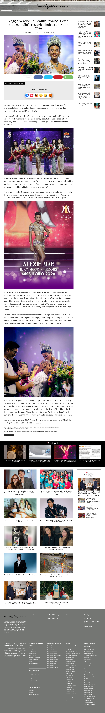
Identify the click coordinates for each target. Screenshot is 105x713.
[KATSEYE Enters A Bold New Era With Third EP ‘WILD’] (97, 44)
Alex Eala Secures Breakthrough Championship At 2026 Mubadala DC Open (92, 507)
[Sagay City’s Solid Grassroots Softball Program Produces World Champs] (81, 500)
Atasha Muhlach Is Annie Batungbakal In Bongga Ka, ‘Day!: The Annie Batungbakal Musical (65, 462)
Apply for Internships (52, 618)
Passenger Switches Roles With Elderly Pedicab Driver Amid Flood (84, 86)
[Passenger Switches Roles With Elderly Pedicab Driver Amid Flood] (97, 86)
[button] (99, 6)
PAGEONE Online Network (31, 32)
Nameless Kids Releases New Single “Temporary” (85, 104)
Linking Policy (88, 626)
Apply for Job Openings (53, 615)
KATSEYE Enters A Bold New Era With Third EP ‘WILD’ (84, 44)
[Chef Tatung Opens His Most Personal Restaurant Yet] (15, 452)
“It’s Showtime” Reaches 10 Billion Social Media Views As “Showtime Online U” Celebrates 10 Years (85, 35)
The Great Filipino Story (8, 435)
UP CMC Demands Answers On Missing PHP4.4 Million (90, 461)
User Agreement (89, 615)
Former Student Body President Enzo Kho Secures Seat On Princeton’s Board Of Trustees (84, 96)
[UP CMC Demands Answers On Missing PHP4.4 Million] (90, 452)
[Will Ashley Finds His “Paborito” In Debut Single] (97, 78)
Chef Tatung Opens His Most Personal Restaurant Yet (15, 461)
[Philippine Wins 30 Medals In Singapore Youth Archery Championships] (81, 515)
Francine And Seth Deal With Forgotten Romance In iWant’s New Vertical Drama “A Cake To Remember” (85, 24)
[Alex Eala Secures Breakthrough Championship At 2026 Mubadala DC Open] (81, 508)
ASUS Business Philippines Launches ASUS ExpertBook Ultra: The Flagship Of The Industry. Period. (40, 462)
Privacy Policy (88, 618)
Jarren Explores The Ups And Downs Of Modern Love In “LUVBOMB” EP (85, 52)
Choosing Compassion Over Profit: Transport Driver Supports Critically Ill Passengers (85, 61)
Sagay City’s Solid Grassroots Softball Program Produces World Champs (93, 500)
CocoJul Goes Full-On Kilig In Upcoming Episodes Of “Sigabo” (85, 69)
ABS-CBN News (56, 320)
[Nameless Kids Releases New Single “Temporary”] (97, 105)
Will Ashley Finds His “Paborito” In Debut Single (84, 77)
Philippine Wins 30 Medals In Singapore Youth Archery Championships (91, 515)
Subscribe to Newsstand (72, 615)
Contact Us (32, 615)
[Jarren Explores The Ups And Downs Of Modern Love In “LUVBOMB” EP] (97, 53)
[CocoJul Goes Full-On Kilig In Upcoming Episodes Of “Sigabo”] (97, 70)
